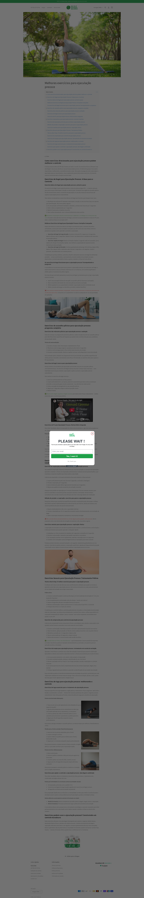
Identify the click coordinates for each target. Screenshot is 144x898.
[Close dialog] (92, 433)
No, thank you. (72, 461)
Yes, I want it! (72, 456)
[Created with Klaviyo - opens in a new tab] (72, 466)
